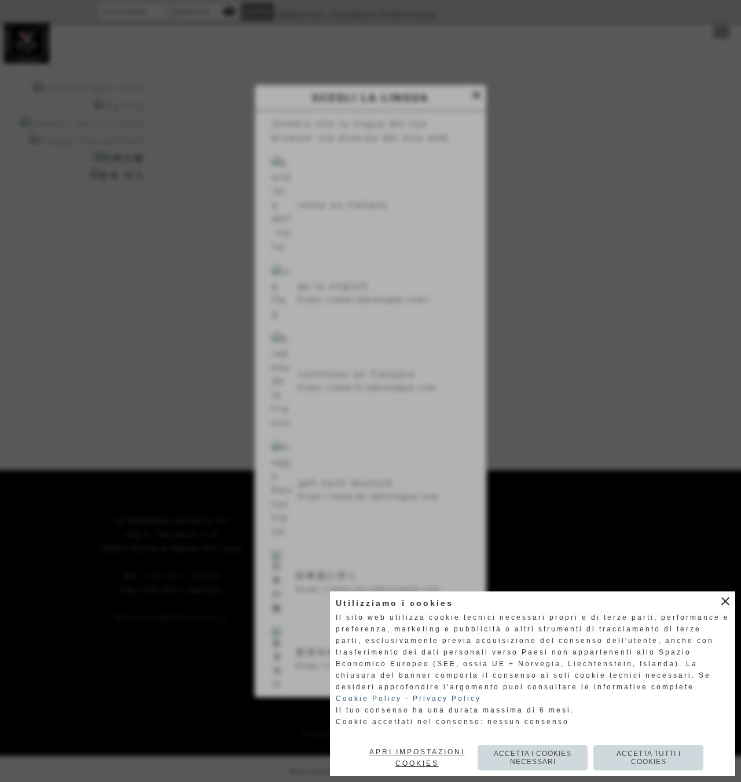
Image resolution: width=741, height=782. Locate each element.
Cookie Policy (369, 699)
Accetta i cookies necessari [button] (532, 758)
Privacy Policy (447, 699)
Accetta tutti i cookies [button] (649, 758)
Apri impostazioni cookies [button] (417, 758)
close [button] (725, 601)
